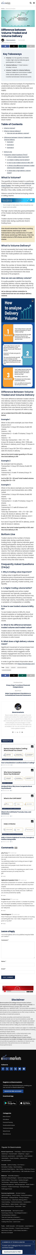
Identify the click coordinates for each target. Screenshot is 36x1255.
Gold (24, 1206)
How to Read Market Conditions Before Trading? (18, 763)
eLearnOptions (29, 1226)
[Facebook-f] (3, 1069)
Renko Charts (29, 1184)
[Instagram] (11, 1069)
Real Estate (18, 1206)
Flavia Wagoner (6, 914)
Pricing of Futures (24, 1197)
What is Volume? (9, 128)
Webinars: (4, 1175)
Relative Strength (23, 1180)
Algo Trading (19, 1169)
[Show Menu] (34, 3)
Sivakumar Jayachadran (8, 1156)
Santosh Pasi (23, 1158)
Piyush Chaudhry (14, 1158)
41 (11, 790)
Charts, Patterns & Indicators (11, 808)
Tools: (3, 1226)
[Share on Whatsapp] (22, 46)
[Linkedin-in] (15, 1069)
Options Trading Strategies (25, 1178)
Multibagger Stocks (7, 1189)
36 (12, 765)
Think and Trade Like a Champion (11, 1217)
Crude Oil (4, 1186)
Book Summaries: (6, 1211)
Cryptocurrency (16, 1171)
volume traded (6, 670)
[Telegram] (24, 1069)
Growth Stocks (23, 1182)
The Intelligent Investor (20, 1213)
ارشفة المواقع (4, 853)
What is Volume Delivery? (12, 131)
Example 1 (10, 142)
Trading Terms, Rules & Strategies (12, 759)
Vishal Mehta (5, 1158)
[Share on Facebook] (5, 46)
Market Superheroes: (7, 1151)
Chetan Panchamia (27, 1151)
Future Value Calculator (8, 1228)
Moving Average (24, 1186)
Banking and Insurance (8, 1206)
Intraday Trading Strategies (9, 1178)
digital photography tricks (9, 880)
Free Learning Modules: (8, 1193)
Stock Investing (18, 1167)
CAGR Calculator (10, 1226)
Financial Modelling (26, 1195)
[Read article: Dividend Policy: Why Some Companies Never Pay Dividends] (18, 776)
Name (3, 961)
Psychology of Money (7, 1213)
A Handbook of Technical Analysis (13, 1242)
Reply (4, 876)
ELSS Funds (23, 1204)
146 (12, 841)
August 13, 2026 (5, 790)
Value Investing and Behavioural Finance (13, 1219)
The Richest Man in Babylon (9, 1215)
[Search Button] (30, 3)
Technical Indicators (16, 1202)
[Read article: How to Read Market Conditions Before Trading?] (18, 752)
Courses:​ (3, 1165)
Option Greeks (15, 1204)
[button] (18, 1242)
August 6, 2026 (5, 841)
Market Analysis (7, 783)
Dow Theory (21, 1165)
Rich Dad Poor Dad (18, 1211)
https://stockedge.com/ (26, 664)
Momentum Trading (7, 1167)
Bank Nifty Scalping (13, 1175)
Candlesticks (26, 1202)
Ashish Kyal (5, 1154)
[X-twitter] (7, 1069)
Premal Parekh (13, 1154)
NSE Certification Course (28, 1171)
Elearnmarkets (10, 40)
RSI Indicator (5, 1197)
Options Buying (14, 1182)
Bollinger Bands (14, 1197)
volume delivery (22, 667)
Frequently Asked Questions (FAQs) (15, 155)
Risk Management (20, 1184)
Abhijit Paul (21, 1154)
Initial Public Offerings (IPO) (19, 1200)
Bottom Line (8, 152)
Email (3, 969)
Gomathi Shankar (6, 1160)
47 (11, 816)
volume (13, 667)
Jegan (27, 1154)
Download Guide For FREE (12, 1252)
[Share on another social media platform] (31, 46)
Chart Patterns (5, 1204)
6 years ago (13, 853)
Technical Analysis (10, 8)
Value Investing (6, 1202)
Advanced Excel (6, 1171)
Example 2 (10, 145)
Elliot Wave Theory (29, 1169)
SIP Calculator (20, 1226)
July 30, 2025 (21, 40)
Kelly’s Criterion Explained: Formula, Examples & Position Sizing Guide (17, 838)
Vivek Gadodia (28, 1156)
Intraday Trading (20, 1193)
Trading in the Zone (7, 1222)
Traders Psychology (13, 1186)
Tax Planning (5, 1182)
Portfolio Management (8, 1184)
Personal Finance (6, 1200)
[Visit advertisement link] (18, 200)
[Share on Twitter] (14, 46)
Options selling (6, 1180)
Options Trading (12, 1165)
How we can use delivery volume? (18, 133)
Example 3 (10, 148)
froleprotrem (5, 899)
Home (2, 8)
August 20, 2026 (6, 765)
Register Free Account (13, 1091)
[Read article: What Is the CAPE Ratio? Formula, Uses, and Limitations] (18, 801)
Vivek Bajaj (17, 1151)
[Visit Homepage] (5, 2)
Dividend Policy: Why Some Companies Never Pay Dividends (16, 787)
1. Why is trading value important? (18, 157)
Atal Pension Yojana (7, 1230)
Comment (5, 940)
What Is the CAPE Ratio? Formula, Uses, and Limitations (16, 813)
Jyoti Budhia (19, 1156)
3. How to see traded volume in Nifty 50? (20, 163)
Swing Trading (16, 1195)
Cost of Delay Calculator (20, 1230)
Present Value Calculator (22, 1228)
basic (7, 667)
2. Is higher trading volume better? (18, 160)
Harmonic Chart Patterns (8, 1169)
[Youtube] (19, 1069)
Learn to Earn (16, 1222)
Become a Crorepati (7, 1232)
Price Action (14, 1180)
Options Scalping (6, 1195)
